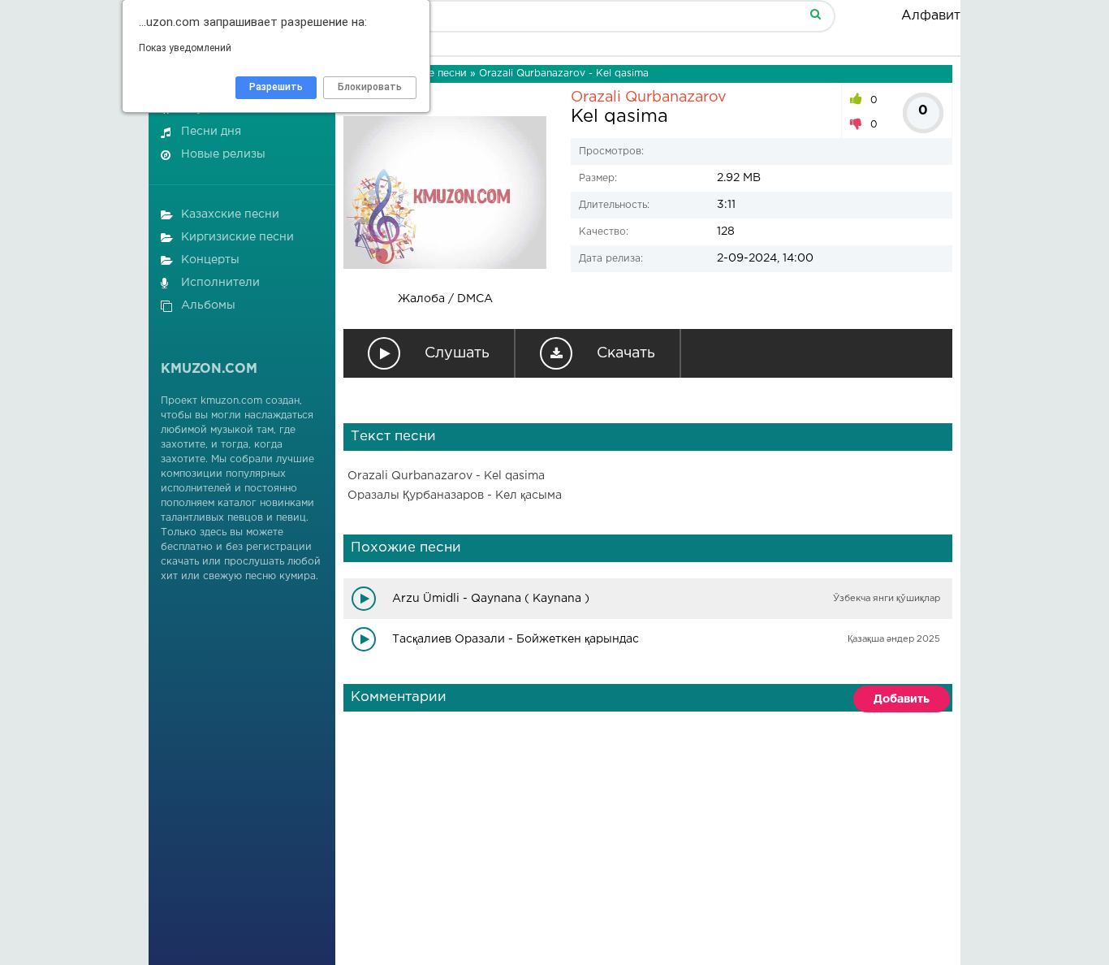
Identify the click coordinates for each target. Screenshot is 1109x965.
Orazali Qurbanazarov (649, 97)
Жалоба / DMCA (445, 299)
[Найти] (815, 13)
